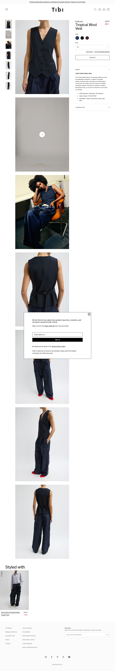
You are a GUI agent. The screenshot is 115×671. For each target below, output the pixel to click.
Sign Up (57, 340)
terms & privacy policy (58, 346)
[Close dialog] (89, 314)
